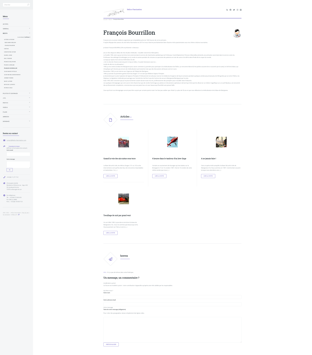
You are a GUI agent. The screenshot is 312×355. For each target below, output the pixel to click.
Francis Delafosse (10, 61)
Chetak (6, 48)
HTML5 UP (14, 214)
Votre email (10, 150)
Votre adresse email (109, 300)
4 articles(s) (24, 37)
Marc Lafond (8, 81)
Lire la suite (110, 176)
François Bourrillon (10, 68)
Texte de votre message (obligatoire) (114, 309)
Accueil (105, 19)
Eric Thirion (8, 58)
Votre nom (106, 293)
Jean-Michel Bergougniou (12, 74)
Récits (110, 19)
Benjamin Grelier (10, 42)
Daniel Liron (8, 55)
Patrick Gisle (8, 87)
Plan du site (25, 212)
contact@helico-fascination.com (16, 140)
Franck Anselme (9, 65)
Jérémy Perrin (8, 78)
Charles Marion (10, 45)
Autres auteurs (9, 39)
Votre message (11, 159)
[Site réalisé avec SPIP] (18, 214)
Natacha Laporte (9, 84)
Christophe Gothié (10, 52)
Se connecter (6, 214)
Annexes (6, 116)
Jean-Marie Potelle (10, 71)
